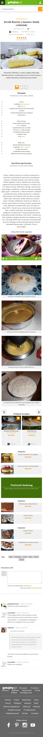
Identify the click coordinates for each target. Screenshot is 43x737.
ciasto (25, 557)
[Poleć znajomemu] (21, 87)
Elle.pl (36, 703)
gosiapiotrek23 (13, 604)
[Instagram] (25, 724)
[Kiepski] (17, 37)
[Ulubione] (18, 418)
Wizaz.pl (8, 700)
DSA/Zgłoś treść (26, 693)
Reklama (14, 693)
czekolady (27, 147)
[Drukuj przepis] (26, 87)
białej (21, 147)
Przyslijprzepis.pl (29, 710)
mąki (21, 104)
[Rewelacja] (26, 37)
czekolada (18, 557)
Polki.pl (16, 700)
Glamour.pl (26, 706)
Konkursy (5, 690)
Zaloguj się (28, 586)
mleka (19, 130)
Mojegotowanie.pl (14, 710)
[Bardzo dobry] (24, 37)
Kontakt (37, 690)
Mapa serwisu (27, 690)
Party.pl (8, 703)
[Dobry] (21, 37)
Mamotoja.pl (26, 700)
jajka (19, 125)
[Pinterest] (17, 724)
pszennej (27, 104)
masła (23, 106)
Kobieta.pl (36, 706)
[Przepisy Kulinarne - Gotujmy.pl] (15, 2)
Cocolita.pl (34, 713)
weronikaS (11, 613)
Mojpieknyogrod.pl (12, 713)
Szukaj (40, 9)
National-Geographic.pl (11, 706)
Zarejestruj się (37, 588)
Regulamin (15, 690)
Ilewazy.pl (27, 703)
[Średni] (19, 37)
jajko (10, 557)
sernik (21, 560)
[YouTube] (34, 724)
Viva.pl (36, 700)
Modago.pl (17, 703)
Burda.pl (25, 713)
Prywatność (34, 688)
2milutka (10, 628)
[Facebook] (9, 724)
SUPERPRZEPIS (21, 19)
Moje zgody (23, 688)
